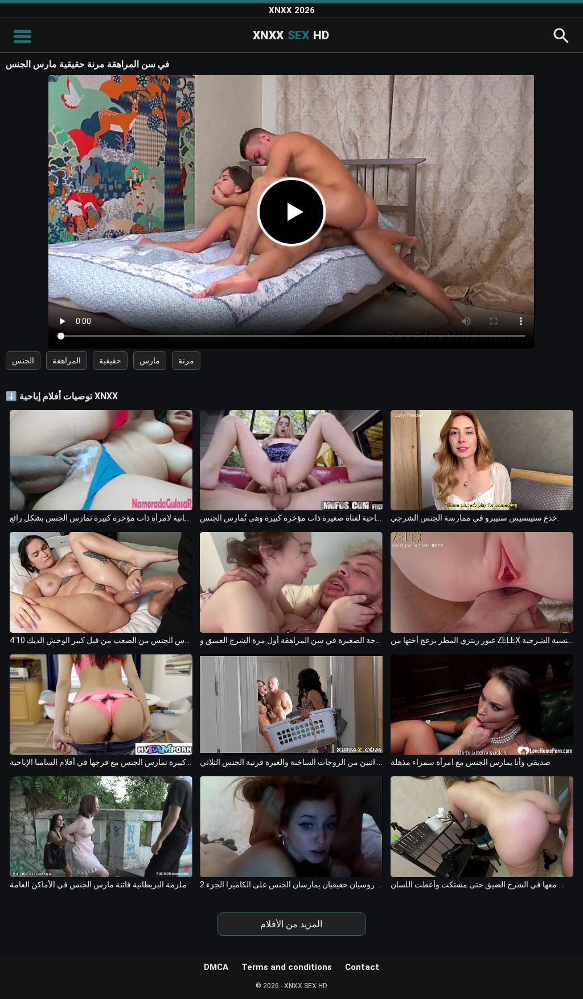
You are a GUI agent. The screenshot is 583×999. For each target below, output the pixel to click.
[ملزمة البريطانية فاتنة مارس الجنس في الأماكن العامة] (101, 826)
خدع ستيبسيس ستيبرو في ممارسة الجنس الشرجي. (475, 517)
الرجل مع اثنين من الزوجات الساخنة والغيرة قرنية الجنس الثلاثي (291, 762)
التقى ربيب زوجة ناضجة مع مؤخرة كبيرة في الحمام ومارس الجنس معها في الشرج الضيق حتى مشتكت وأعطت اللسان (482, 884)
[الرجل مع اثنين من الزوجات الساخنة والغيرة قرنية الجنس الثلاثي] (291, 704)
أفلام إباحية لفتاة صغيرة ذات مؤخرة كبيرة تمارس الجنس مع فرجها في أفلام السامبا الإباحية (101, 762)
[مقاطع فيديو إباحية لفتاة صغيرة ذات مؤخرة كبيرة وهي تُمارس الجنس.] (291, 460)
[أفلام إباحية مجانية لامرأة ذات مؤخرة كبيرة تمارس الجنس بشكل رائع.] (101, 460)
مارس (149, 360)
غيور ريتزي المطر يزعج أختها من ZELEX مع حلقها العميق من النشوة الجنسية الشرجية (482, 640)
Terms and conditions (286, 967)
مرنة (186, 360)
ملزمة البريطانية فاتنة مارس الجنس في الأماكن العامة (98, 884)
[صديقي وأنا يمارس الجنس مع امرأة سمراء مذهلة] (482, 704)
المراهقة (66, 360)
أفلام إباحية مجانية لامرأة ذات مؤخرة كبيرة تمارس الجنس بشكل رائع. (101, 517)
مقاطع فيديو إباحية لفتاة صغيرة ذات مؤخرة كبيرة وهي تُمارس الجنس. (291, 517)
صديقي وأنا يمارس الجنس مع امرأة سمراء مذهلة (471, 762)
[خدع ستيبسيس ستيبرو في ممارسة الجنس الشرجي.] (482, 460)
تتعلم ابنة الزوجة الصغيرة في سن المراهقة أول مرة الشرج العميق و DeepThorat (291, 640)
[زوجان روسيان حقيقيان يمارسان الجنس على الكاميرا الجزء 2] (291, 826)
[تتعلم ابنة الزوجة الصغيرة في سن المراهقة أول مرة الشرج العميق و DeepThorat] (291, 582)
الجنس (23, 360)
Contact (362, 967)
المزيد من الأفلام (291, 924)
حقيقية (110, 360)
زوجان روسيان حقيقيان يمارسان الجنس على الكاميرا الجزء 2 (291, 884)
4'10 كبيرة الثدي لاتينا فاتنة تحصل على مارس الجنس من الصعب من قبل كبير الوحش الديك (101, 640)
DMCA (216, 967)
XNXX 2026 (292, 10)
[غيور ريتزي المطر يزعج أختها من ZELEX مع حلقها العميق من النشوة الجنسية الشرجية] (482, 582)
